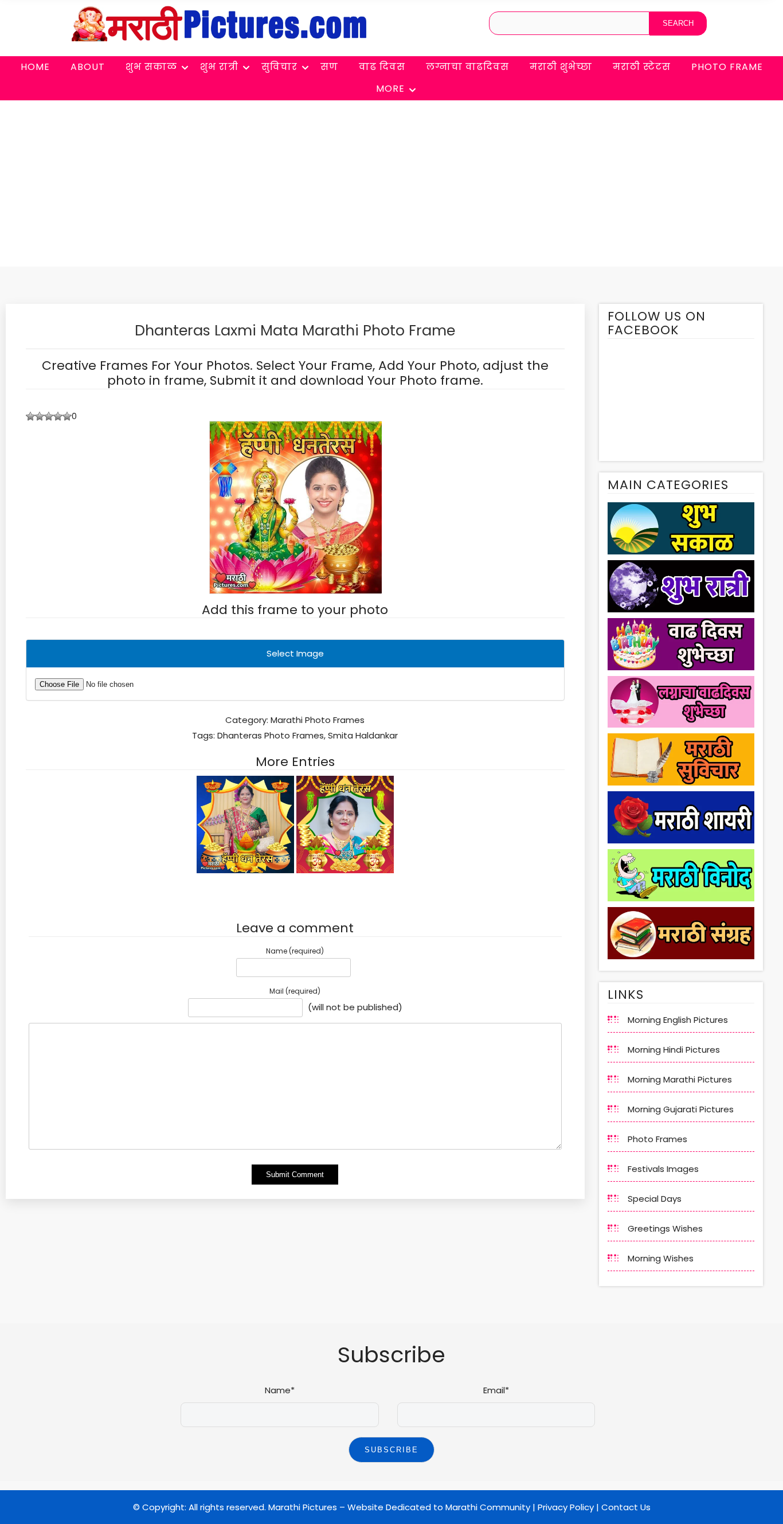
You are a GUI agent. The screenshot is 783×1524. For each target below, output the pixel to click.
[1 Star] (30, 416)
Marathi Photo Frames (318, 720)
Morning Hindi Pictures (674, 1050)
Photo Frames (657, 1139)
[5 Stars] (67, 416)
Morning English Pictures (678, 1020)
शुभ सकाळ (151, 66)
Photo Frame (727, 66)
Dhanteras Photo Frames (270, 735)
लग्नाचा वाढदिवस (467, 66)
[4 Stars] (57, 416)
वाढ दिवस (382, 66)
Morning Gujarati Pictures (681, 1109)
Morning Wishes (661, 1258)
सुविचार (279, 66)
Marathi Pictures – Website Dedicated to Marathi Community (399, 1507)
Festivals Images (663, 1169)
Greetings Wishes (665, 1228)
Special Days (655, 1199)
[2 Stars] (39, 416)
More (390, 88)
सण (329, 66)
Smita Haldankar (363, 735)
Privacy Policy (566, 1507)
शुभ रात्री (219, 66)
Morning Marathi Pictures (680, 1079)
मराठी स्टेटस (642, 66)
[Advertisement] (391, 186)
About (88, 66)
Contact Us (626, 1507)
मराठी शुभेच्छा (561, 66)
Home (35, 66)
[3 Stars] (48, 416)
